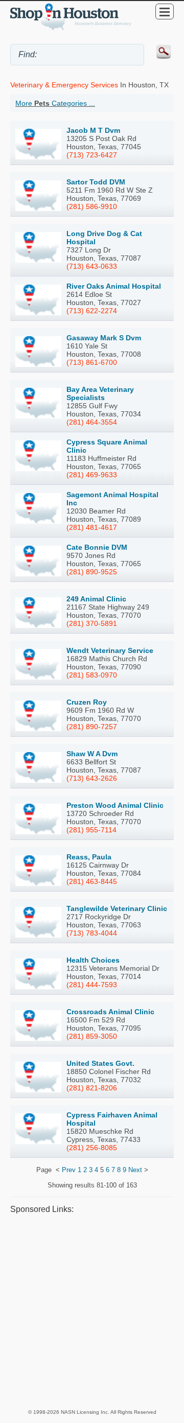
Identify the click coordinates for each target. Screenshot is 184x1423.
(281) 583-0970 (91, 675)
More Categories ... (55, 103)
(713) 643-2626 (91, 778)
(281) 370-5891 (91, 623)
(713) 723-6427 (91, 155)
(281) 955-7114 (91, 830)
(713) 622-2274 (91, 311)
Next (135, 1170)
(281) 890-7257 (91, 726)
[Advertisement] (92, 1311)
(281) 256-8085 (91, 1148)
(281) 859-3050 (91, 1036)
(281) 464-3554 (91, 422)
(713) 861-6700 (91, 362)
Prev (69, 1170)
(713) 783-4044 (91, 933)
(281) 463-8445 (91, 881)
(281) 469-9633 (91, 475)
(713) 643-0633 (91, 266)
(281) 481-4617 (91, 527)
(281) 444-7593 (91, 985)
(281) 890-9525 (91, 572)
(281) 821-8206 (91, 1088)
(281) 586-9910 (91, 206)
